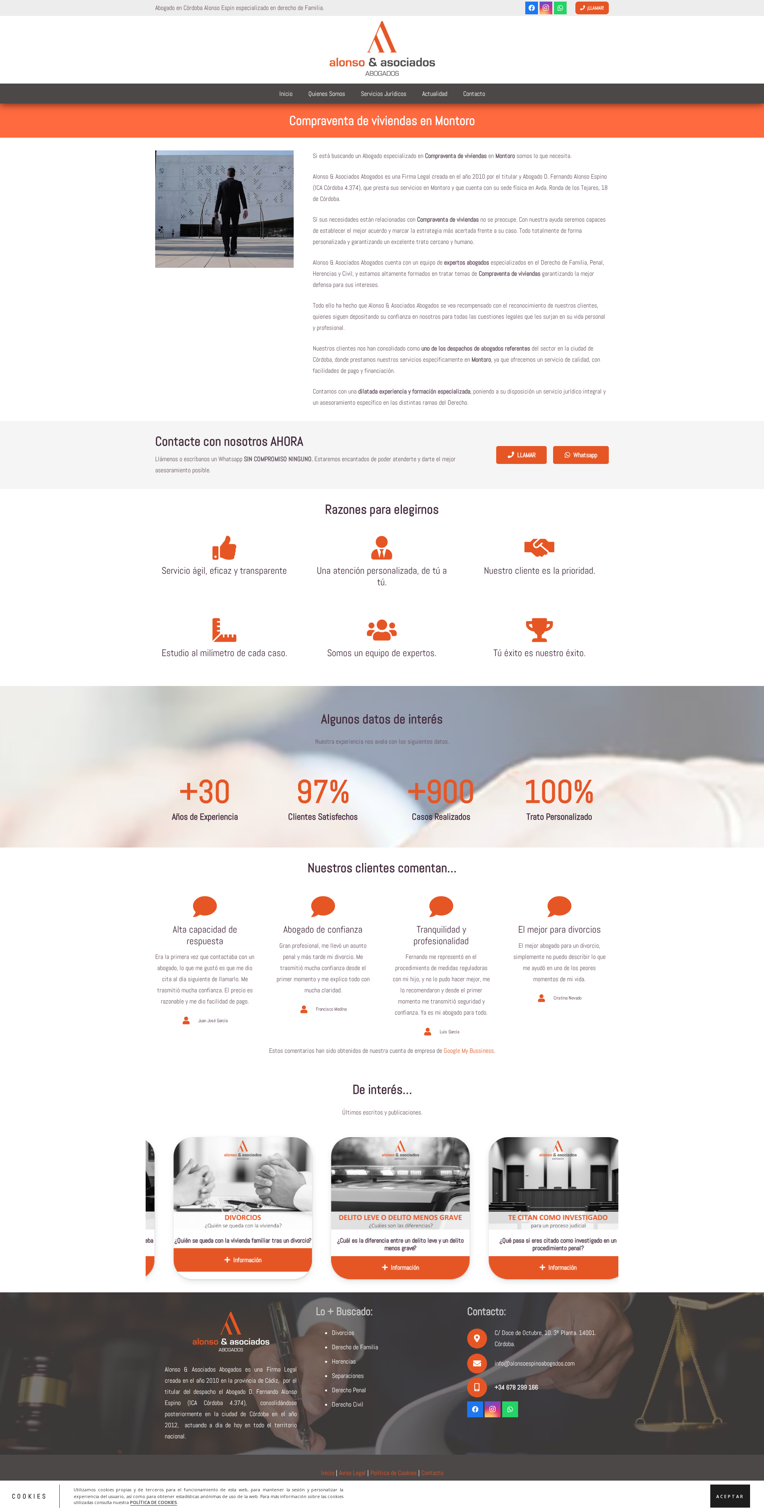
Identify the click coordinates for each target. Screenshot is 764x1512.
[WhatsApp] (560, 8)
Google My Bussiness (469, 1050)
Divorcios (343, 1333)
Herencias (344, 1361)
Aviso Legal (352, 1473)
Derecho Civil (347, 1404)
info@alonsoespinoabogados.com (535, 1363)
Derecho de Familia (355, 1347)
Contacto (432, 1473)
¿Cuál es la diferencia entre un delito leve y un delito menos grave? (275, 1244)
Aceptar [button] (730, 1496)
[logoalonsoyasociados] (382, 50)
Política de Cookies (393, 1473)
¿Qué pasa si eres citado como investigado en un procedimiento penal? (432, 1244)
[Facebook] (531, 8)
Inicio (327, 1473)
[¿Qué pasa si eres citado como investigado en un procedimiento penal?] (433, 1183)
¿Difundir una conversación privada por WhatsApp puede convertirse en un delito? (590, 1244)
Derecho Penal (349, 1390)
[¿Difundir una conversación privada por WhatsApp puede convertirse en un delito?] (590, 1183)
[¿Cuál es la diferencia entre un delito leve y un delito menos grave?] (275, 1183)
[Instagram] (546, 8)
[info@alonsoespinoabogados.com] (481, 1364)
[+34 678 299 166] (481, 1387)
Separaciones (348, 1376)
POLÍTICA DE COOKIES (153, 1502)
